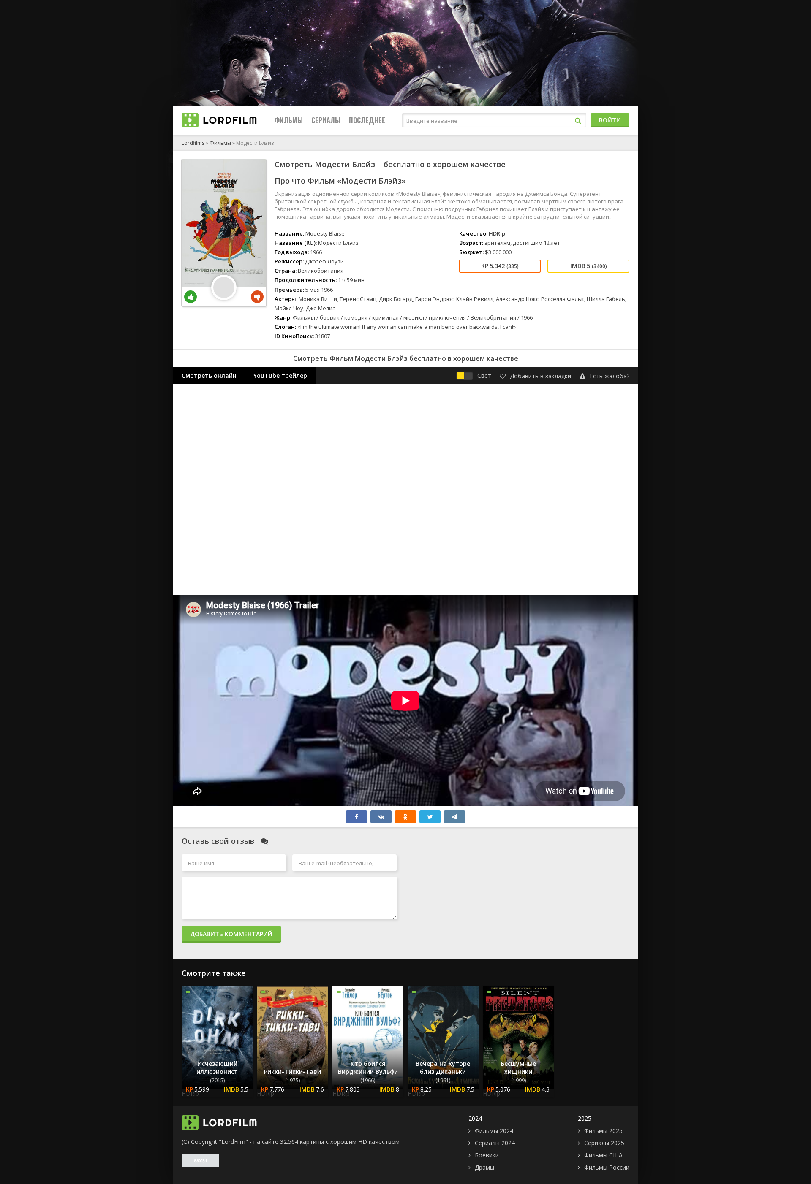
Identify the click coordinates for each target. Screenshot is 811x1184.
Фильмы (289, 120)
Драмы (484, 1167)
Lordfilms (193, 142)
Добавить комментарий (231, 934)
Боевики (487, 1155)
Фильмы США (603, 1155)
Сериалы (325, 120)
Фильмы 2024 (494, 1131)
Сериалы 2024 (495, 1143)
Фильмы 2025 (603, 1131)
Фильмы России (606, 1167)
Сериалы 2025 (604, 1143)
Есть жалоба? (609, 376)
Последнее (367, 120)
